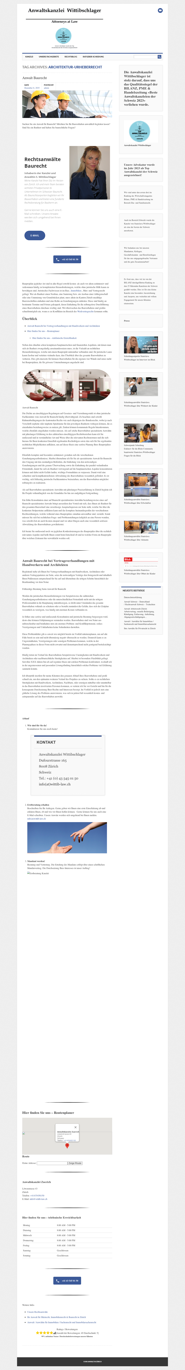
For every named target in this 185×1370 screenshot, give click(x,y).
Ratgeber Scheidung (93, 57)
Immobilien (76, 290)
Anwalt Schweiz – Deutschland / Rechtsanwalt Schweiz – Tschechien (139, 603)
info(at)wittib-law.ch (36, 818)
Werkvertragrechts (85, 311)
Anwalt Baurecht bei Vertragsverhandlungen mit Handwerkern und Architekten (63, 325)
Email (160, 10)
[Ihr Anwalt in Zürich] (64, 48)
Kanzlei (29, 57)
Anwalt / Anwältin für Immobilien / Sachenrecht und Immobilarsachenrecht (61, 1322)
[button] (67, 1146)
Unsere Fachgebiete (49, 57)
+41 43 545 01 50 (69, 259)
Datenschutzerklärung (133, 597)
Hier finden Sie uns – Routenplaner (43, 330)
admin (46, 87)
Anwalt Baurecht (34, 77)
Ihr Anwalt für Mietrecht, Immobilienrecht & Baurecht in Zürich (56, 1317)
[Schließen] (75, 1127)
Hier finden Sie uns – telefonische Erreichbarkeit (54, 337)
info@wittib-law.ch (38, 1198)
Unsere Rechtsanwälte (37, 1311)
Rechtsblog (71, 57)
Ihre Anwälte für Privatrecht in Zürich (140, 628)
